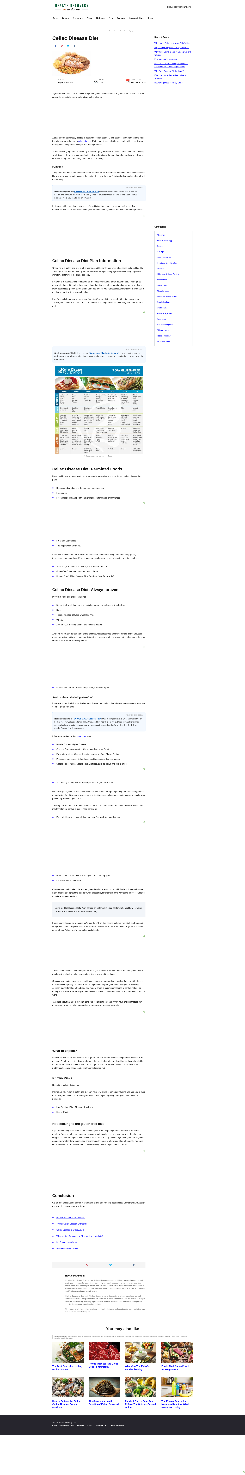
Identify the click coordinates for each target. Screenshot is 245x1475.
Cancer (160, 246)
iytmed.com (81, 736)
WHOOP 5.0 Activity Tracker (87, 718)
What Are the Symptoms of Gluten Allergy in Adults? (79, 1236)
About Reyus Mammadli (114, 1425)
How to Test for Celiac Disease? (70, 1218)
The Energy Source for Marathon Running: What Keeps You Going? (175, 1404)
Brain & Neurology (164, 240)
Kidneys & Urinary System (168, 274)
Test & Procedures (165, 336)
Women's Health (164, 341)
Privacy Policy (69, 1425)
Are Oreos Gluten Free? (67, 1248)
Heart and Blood (136, 18)
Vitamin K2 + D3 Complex (86, 191)
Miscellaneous (163, 291)
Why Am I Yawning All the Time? (169, 71)
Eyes (150, 18)
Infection (160, 268)
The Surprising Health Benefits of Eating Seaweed (104, 1402)
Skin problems (163, 330)
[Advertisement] (122, 1453)
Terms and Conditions (84, 1425)
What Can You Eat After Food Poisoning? (138, 1368)
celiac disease (84, 141)
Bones (65, 18)
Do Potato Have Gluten (66, 1242)
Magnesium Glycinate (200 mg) (104, 353)
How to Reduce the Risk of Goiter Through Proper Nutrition (66, 1404)
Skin (111, 18)
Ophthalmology (163, 302)
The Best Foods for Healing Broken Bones (67, 1368)
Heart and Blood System (167, 263)
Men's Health (162, 285)
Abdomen (100, 18)
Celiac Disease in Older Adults (70, 1230)
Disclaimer (99, 1425)
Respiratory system (165, 324)
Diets (89, 18)
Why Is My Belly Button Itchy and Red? (171, 48)
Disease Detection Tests (179, 7)
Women (121, 18)
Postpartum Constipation (165, 59)
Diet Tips (160, 252)
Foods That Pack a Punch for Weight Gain (175, 1368)
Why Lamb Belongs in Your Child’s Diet (172, 43)
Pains (55, 18)
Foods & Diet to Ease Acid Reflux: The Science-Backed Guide (140, 1404)
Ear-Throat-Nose (164, 257)
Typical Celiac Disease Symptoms (71, 1224)
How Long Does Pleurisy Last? (168, 83)
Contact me (57, 1425)
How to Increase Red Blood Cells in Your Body (103, 1365)
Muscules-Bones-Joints (167, 296)
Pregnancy (77, 18)
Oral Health (162, 308)
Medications (162, 280)
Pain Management (164, 313)
